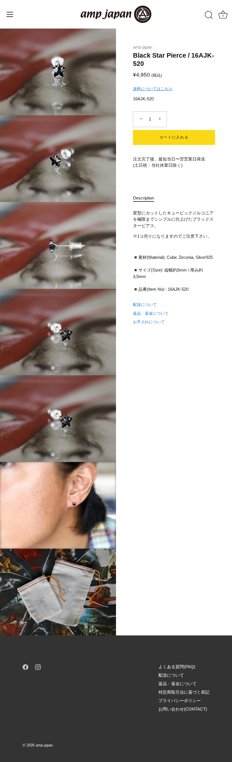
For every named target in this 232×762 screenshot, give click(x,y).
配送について (145, 304)
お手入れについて (149, 322)
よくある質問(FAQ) (176, 666)
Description (143, 198)
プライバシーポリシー (179, 700)
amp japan (142, 47)
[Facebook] (25, 666)
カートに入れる (174, 137)
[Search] (209, 15)
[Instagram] (38, 666)
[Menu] (10, 14)
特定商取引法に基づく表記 (183, 692)
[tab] (146, 198)
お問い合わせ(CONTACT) (182, 709)
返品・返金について (151, 313)
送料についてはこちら (153, 88)
